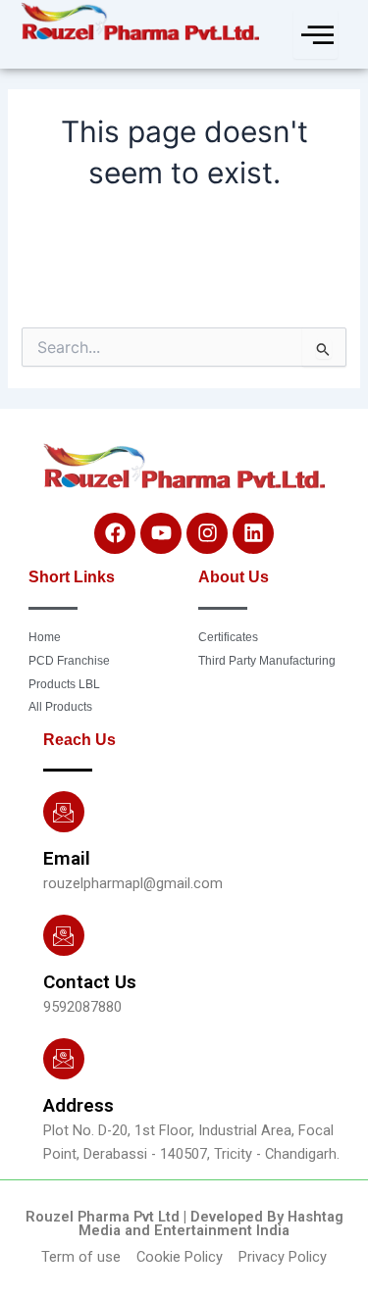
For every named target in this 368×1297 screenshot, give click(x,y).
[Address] (63, 1058)
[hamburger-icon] (315, 34)
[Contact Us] (63, 935)
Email (66, 858)
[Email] (63, 811)
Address (78, 1105)
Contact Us (89, 982)
